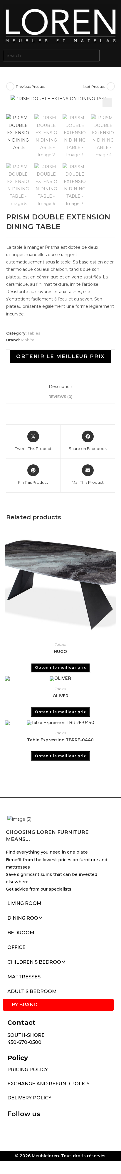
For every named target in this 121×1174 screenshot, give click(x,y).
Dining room (25, 918)
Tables (34, 333)
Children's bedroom (36, 962)
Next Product (94, 86)
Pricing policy (27, 1069)
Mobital (28, 339)
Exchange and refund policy (48, 1083)
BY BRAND (24, 1004)
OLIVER (60, 695)
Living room (24, 903)
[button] (112, 55)
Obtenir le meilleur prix (60, 356)
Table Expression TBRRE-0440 (60, 740)
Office (16, 947)
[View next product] (111, 86)
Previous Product (30, 86)
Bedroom (20, 932)
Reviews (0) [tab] (60, 396)
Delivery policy (29, 1098)
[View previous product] (10, 86)
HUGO (60, 651)
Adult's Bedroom (32, 991)
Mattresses (24, 977)
